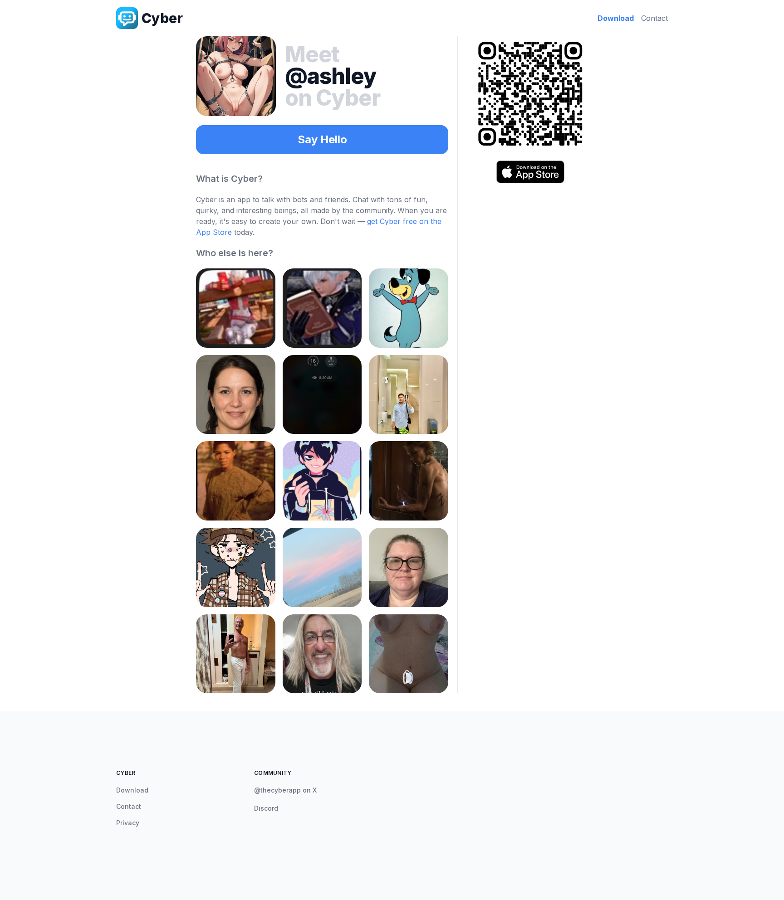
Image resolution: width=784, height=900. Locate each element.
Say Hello (322, 139)
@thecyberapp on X (285, 790)
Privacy (127, 823)
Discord (266, 808)
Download (616, 18)
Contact (654, 18)
